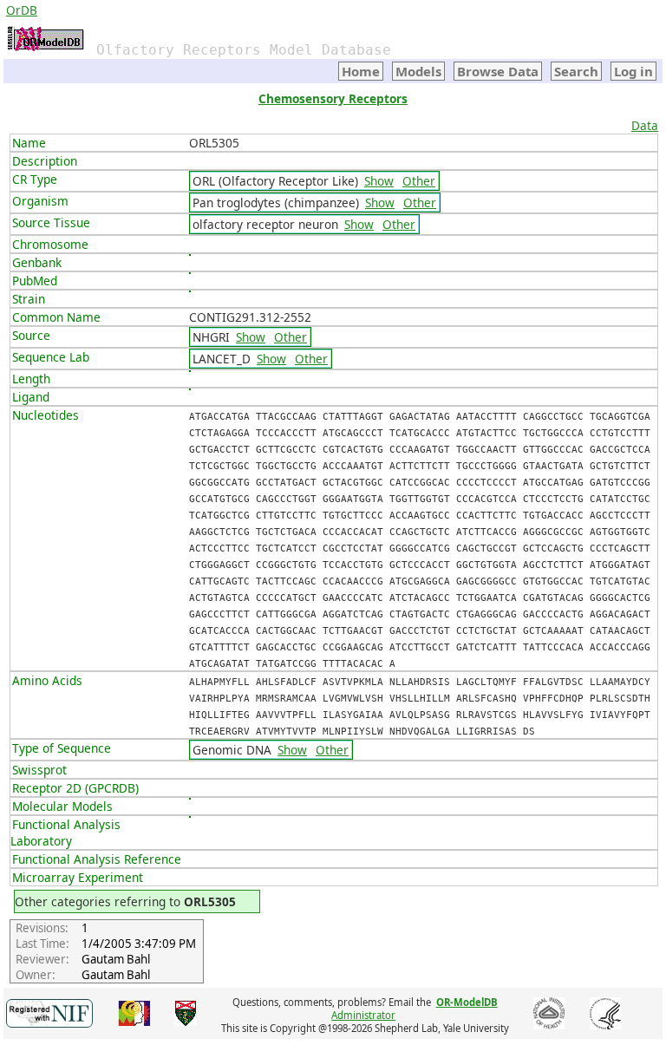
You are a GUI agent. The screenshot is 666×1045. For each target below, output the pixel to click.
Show (379, 181)
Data (644, 125)
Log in (633, 71)
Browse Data (498, 71)
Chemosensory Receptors (333, 98)
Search (576, 71)
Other (418, 181)
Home (361, 71)
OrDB (21, 10)
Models (418, 71)
